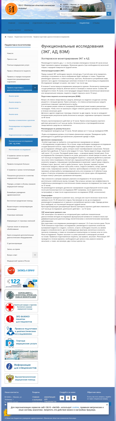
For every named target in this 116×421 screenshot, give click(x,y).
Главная (11, 23)
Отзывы (96, 23)
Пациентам (84, 23)
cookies (75, 407)
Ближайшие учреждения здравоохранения (16, 193)
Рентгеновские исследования (20, 149)
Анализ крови (14, 96)
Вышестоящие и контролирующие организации (20, 207)
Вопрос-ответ (12, 255)
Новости (10, 53)
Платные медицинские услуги (18, 65)
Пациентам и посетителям (23, 37)
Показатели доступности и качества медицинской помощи (20, 176)
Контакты (28, 30)
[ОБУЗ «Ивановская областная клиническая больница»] (11, 8)
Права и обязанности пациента (18, 71)
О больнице (24, 23)
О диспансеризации (14, 243)
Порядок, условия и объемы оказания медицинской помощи (21, 185)
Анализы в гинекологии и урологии (22, 120)
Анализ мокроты (15, 102)
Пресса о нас (12, 59)
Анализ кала (13, 114)
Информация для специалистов (50, 399)
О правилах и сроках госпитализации (21, 170)
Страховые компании (15, 215)
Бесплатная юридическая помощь (20, 200)
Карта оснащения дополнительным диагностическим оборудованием (20, 236)
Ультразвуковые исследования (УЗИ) (20, 127)
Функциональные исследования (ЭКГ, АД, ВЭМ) (21, 142)
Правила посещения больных (18, 164)
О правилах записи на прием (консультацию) (18, 156)
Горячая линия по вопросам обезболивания (17, 227)
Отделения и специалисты (44, 23)
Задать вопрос (14, 30)
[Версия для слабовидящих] (108, 5)
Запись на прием (13, 249)
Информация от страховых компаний (21, 221)
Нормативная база (68, 23)
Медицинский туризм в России (18, 261)
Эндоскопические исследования (21, 135)
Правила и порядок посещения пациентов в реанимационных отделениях (18, 79)
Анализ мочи (13, 108)
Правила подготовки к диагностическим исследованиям (51, 37)
